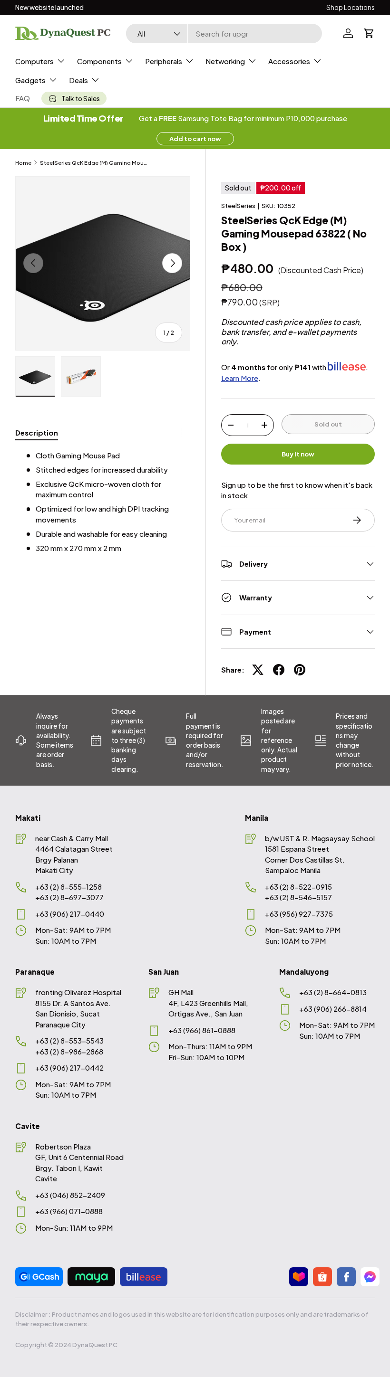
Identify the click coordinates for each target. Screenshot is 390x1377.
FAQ (22, 98)
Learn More (239, 377)
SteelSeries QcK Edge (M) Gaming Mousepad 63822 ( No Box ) (93, 162)
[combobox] (224, 33)
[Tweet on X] (257, 669)
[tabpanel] (102, 502)
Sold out (328, 424)
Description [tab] (36, 432)
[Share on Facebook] (278, 669)
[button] (369, 33)
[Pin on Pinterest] (299, 669)
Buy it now (298, 454)
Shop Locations (350, 7)
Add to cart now (195, 138)
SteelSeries (238, 205)
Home (23, 162)
